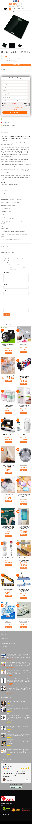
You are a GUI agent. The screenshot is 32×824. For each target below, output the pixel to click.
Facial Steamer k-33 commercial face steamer (24, 345)
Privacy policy (4, 641)
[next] (28, 27)
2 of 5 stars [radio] (14, 264)
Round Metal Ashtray (23, 464)
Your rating (5, 262)
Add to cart (16, 64)
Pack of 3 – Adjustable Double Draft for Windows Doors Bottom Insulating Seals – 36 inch (23, 559)
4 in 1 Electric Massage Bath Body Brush (8, 558)
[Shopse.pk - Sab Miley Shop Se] (16, 4)
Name (5, 284)
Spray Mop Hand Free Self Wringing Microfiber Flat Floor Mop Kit (23, 590)
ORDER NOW (14, 112)
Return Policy (4, 638)
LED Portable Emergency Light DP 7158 (23, 435)
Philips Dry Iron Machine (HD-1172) (8, 435)
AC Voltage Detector (8, 589)
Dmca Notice (4, 646)
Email (4, 290)
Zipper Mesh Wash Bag (8, 494)
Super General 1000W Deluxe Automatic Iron (24, 621)
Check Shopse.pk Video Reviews (20, 8)
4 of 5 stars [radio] (17, 267)
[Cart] (10, 9)
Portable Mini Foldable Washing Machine (8, 406)
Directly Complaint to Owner (8, 643)
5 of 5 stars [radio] (7, 269)
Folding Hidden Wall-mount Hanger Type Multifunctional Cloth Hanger (8, 465)
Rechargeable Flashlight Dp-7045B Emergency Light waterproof (8, 345)
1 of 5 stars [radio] (6, 264)
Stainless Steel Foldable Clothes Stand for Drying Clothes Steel (24, 376)
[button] (28, 780)
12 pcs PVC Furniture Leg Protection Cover (8, 376)
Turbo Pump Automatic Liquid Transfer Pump (8, 621)
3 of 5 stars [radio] (7, 267)
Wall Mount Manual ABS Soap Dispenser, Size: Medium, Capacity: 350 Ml (24, 527)
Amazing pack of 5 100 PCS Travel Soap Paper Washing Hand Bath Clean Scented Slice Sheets (24, 496)
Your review (6, 272)
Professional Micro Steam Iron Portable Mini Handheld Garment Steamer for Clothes (8, 528)
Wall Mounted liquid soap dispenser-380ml (24, 406)
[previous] (3, 27)
